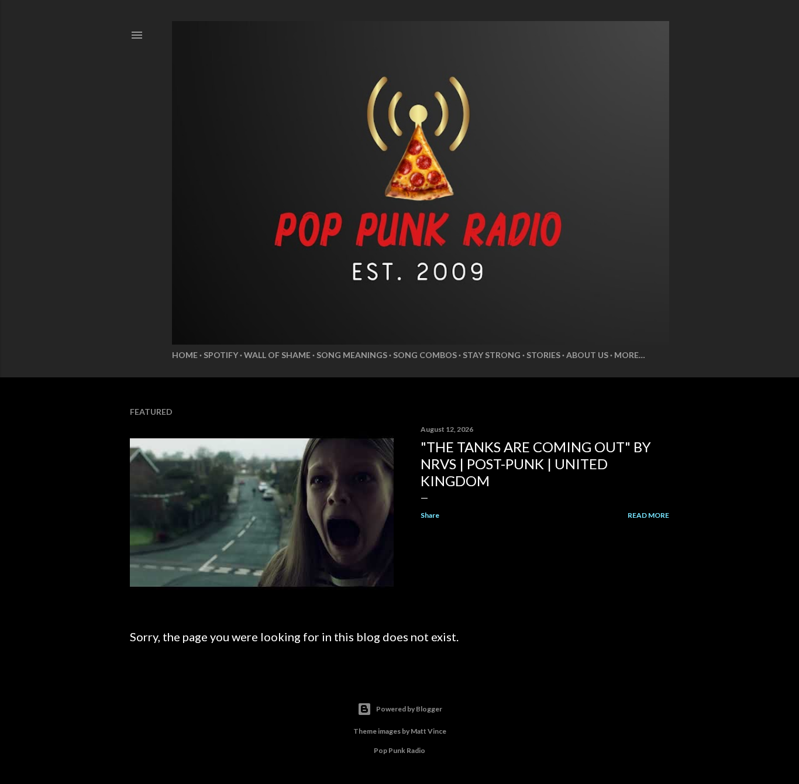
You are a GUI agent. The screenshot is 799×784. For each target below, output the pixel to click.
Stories (543, 355)
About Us (587, 355)
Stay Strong (492, 355)
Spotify (221, 355)
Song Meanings (351, 355)
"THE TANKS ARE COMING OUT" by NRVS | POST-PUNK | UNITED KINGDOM (536, 463)
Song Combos (425, 355)
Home (185, 355)
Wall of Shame (277, 355)
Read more (648, 515)
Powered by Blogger (409, 708)
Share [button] (430, 515)
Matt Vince (428, 731)
